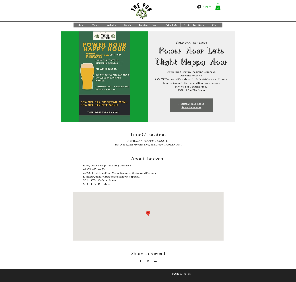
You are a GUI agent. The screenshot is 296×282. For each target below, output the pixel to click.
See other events (191, 107)
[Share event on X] (148, 261)
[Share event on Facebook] (140, 261)
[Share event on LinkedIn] (155, 261)
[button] (218, 6)
